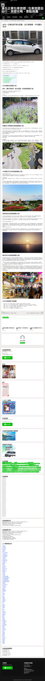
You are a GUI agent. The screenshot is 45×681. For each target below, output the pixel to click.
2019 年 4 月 (4, 507)
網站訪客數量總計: (5, 655)
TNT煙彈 (3, 573)
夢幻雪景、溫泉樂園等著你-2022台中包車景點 (36, 328)
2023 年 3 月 (4, 477)
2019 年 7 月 (4, 504)
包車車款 (3, 596)
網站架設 (3, 569)
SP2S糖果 (3, 585)
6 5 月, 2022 (18, 330)
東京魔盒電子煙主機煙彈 (5, 581)
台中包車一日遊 (17, 465)
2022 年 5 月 (4, 478)
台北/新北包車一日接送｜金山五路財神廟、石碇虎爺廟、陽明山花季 (11, 525)
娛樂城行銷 (3, 620)
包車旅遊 (30, 463)
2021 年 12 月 (4, 483)
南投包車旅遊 (8, 465)
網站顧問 (3, 551)
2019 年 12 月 (4, 499)
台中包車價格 (22, 465)
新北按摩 (3, 638)
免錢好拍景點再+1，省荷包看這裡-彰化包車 (22, 328)
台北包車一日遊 (9, 467)
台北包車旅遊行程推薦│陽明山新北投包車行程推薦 (9, 538)
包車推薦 (25, 463)
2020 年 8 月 (4, 493)
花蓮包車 (4, 471)
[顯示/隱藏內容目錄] (15, 75)
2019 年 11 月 (4, 500)
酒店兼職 (3, 563)
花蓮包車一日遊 (8, 471)
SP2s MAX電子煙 (4, 552)
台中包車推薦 (27, 465)
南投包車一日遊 (4, 465)
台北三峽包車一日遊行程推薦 (6, 535)
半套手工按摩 (4, 629)
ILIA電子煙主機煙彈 (5, 579)
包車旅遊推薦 (35, 463)
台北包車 (5, 467)
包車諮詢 (3, 18)
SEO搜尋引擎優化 (4, 568)
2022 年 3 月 (4, 480)
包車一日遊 (19, 463)
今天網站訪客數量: (5, 649)
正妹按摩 (3, 632)
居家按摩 (3, 639)
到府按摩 (3, 640)
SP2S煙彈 (3, 558)
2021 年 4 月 (4, 488)
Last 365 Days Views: (5, 654)
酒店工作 (3, 627)
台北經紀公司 (4, 637)
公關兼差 (3, 606)
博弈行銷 (3, 619)
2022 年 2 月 (4, 481)
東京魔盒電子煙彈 (4, 560)
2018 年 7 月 (4, 515)
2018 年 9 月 (4, 513)
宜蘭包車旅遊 (15, 469)
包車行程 (3, 597)
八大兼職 (3, 564)
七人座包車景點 (7, 463)
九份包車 (13, 463)
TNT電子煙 (3, 572)
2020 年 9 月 (4, 492)
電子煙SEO (3, 571)
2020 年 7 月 (4, 494)
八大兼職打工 (4, 545)
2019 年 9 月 (4, 502)
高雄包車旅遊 (37, 471)
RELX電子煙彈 (4, 562)
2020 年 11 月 (4, 490)
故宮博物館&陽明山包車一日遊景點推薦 (7, 536)
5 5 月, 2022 (31, 330)
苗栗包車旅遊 (24, 471)
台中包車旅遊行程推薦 (6, 82)
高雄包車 (28, 471)
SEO (3, 602)
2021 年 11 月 (4, 484)
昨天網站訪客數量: (5, 651)
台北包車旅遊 (15, 467)
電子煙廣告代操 (4, 570)
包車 (16, 463)
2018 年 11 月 (4, 511)
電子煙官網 (3, 582)
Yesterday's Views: (5, 650)
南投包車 (39, 463)
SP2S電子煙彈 (4, 556)
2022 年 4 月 (4, 479)
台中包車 (13, 465)
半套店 (3, 631)
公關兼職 (3, 607)
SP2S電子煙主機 (4, 559)
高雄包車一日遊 (32, 471)
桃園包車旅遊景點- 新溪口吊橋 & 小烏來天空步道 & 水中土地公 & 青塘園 (12, 522)
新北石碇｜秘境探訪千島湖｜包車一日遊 (7, 524)
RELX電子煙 (4, 547)
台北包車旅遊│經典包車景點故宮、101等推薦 (8, 537)
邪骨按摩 (3, 625)
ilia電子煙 (3, 550)
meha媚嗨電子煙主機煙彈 (5, 580)
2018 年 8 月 (4, 514)
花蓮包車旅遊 (13, 471)
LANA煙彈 (3, 561)
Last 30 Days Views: (5, 653)
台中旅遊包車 (37, 465)
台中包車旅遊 (32, 465)
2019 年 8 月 (4, 503)
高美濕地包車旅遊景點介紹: (7, 80)
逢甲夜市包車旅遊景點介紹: (7, 81)
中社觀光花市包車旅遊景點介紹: (8, 79)
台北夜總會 (3, 628)
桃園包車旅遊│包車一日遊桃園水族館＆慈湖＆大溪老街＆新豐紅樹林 (11, 523)
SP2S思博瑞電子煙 (5, 584)
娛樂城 (3, 616)
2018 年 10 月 (4, 512)
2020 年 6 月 (4, 495)
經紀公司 (3, 591)
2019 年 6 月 (4, 505)
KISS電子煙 (3, 549)
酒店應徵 (3, 605)
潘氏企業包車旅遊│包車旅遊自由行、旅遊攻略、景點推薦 (22, 10)
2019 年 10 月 (4, 501)
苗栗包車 (17, 471)
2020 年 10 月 (4, 491)
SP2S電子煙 (4, 548)
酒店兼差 (3, 604)
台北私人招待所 (4, 586)
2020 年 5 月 (4, 496)
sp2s (3, 544)
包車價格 (22, 463)
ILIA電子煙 (3, 546)
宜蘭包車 (39, 467)
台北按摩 (3, 630)
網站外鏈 (3, 626)
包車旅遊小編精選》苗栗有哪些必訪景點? (8, 328)
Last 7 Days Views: (5, 652)
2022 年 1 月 (4, 482)
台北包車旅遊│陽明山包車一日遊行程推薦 (8, 539)
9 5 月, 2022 (4, 330)
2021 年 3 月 (4, 489)
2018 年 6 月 (4, 516)
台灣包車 (24, 467)
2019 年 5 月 (4, 506)
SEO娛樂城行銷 (4, 621)
